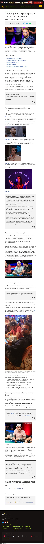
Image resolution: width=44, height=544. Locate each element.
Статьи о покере (5, 526)
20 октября (7, 163)
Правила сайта (28, 526)
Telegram (3, 522)
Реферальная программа (18, 526)
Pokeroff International (6, 524)
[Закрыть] (43, 0)
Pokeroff (3, 6)
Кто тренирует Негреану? (13, 62)
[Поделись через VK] (21, 23)
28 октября (7, 191)
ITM (34, 310)
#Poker (12, 413)
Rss (7, 522)
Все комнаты (5, 538)
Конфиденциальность (17, 528)
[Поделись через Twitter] (24, 23)
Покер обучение (16, 524)
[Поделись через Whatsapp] (30, 23)
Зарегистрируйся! (29, 502)
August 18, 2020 (25, 416)
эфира (17, 254)
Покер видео (4, 528)
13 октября (7, 116)
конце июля (7, 88)
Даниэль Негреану (9, 488)
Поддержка (15, 529)
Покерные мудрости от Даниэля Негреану (16, 60)
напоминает (21, 449)
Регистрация (13, 6)
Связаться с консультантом (27, 6)
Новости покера (28, 528)
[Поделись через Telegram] (27, 23)
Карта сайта (4, 529)
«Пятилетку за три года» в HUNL (14, 58)
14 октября (7, 121)
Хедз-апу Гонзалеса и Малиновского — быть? (17, 66)
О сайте (26, 524)
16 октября (7, 139)
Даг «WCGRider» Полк (19, 488)
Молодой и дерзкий (11, 64)
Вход (7, 6)
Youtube (5, 522)
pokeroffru (9, 484)
